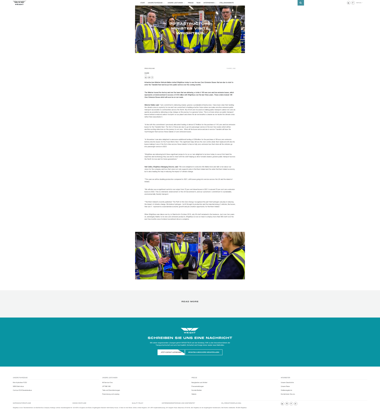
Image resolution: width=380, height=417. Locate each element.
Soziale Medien (196, 390)
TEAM (198, 3)
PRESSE (190, 3)
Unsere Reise (285, 386)
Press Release (149, 68)
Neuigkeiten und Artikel (199, 382)
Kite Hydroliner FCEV (20, 382)
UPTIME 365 (106, 386)
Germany (358, 2)
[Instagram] (295, 404)
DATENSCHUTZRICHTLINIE (22, 403)
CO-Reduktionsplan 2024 (231, 403)
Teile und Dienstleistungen (111, 390)
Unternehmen (208, 3)
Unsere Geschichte (287, 382)
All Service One (107, 382)
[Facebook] (353, 3)
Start (142, 3)
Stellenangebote (226, 3)
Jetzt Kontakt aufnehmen (171, 352)
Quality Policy (137, 403)
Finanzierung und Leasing (110, 394)
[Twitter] (149, 77)
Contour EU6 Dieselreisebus (22, 390)
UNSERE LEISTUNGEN (175, 3)
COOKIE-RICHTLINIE (79, 403)
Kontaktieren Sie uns (288, 394)
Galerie (193, 394)
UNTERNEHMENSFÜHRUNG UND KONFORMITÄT (178, 403)
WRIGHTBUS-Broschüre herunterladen (203, 352)
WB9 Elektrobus (18, 386)
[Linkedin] (348, 3)
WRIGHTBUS (186, 343)
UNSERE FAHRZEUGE (155, 3)
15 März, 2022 (231, 68)
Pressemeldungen (197, 386)
